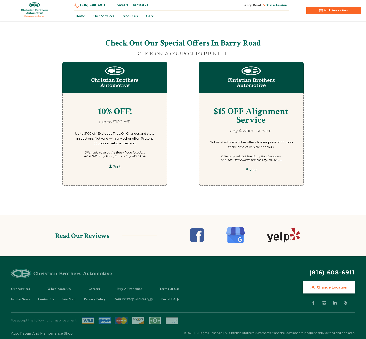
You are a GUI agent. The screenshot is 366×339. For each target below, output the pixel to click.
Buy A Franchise (129, 289)
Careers (122, 4)
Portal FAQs (170, 299)
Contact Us (140, 4)
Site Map (69, 299)
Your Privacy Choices (130, 299)
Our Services (20, 289)
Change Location (276, 5)
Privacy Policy (95, 299)
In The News (20, 299)
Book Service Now (336, 10)
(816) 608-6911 (92, 5)
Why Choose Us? (59, 289)
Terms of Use (169, 289)
